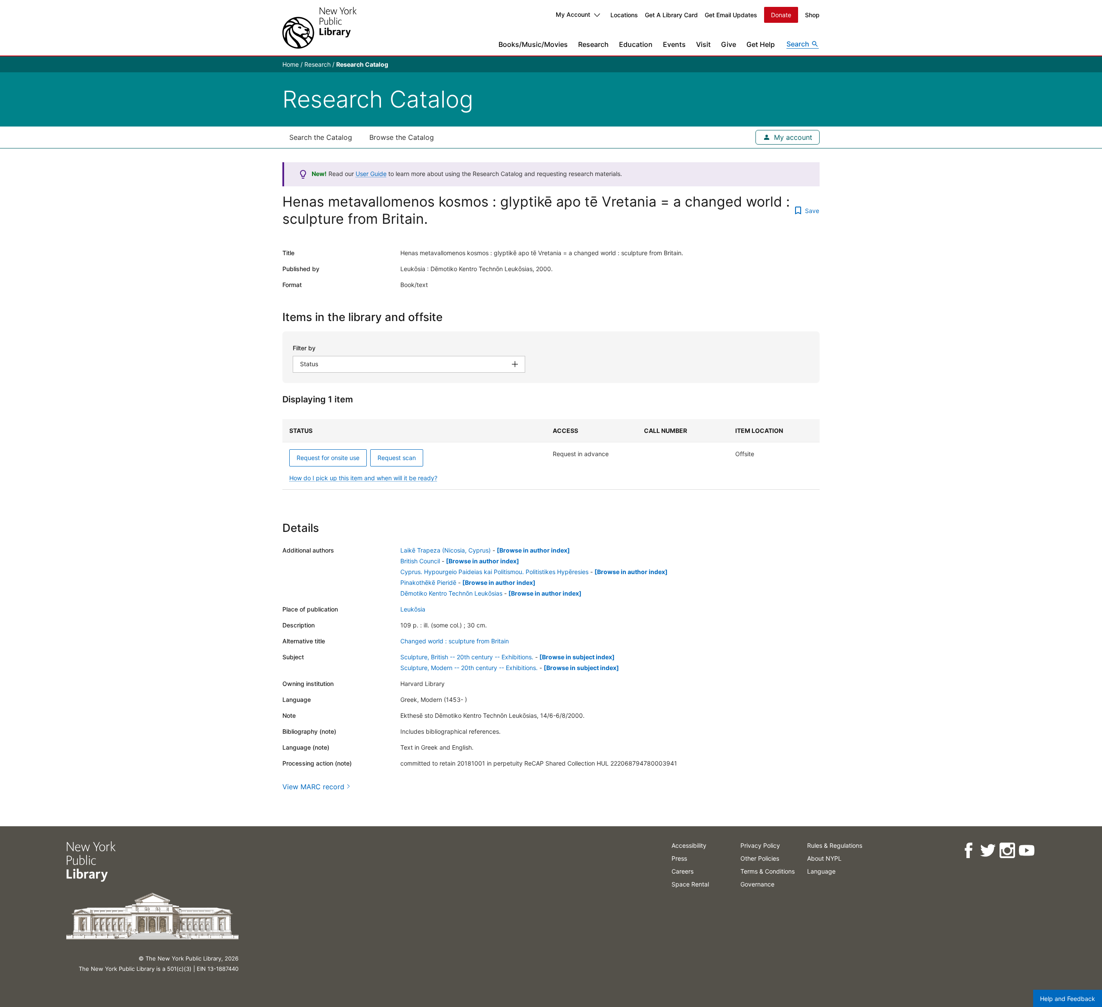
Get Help (760, 44)
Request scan (397, 457)
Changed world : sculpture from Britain (454, 641)
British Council (420, 561)
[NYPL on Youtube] (1026, 850)
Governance (757, 884)
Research (593, 44)
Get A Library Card (671, 15)
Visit (703, 44)
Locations (624, 15)
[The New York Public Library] (319, 28)
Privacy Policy (760, 845)
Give (728, 44)
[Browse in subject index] (577, 657)
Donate (781, 15)
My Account (573, 14)
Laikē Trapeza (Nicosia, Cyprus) (445, 550)
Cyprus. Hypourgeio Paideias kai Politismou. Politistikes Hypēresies (494, 571)
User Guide (371, 173)
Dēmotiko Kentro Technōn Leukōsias (451, 593)
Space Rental (690, 884)
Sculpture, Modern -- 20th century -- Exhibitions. (469, 667)
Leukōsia (412, 609)
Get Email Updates (731, 15)
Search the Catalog (320, 137)
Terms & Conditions (767, 871)
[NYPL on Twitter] (987, 850)
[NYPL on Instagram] (1007, 850)
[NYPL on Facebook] (968, 850)
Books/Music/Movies (533, 44)
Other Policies (759, 858)
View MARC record (313, 786)
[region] (551, 454)
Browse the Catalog (401, 137)
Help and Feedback (1067, 998)
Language (821, 871)
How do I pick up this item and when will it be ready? (363, 478)
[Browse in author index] (533, 550)
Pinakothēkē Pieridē (428, 582)
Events (674, 44)
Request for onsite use (328, 457)
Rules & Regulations (834, 845)
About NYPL (824, 858)
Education (636, 44)
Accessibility (689, 845)
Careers (682, 871)
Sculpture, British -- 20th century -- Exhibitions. (466, 657)
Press (679, 858)
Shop (812, 15)
